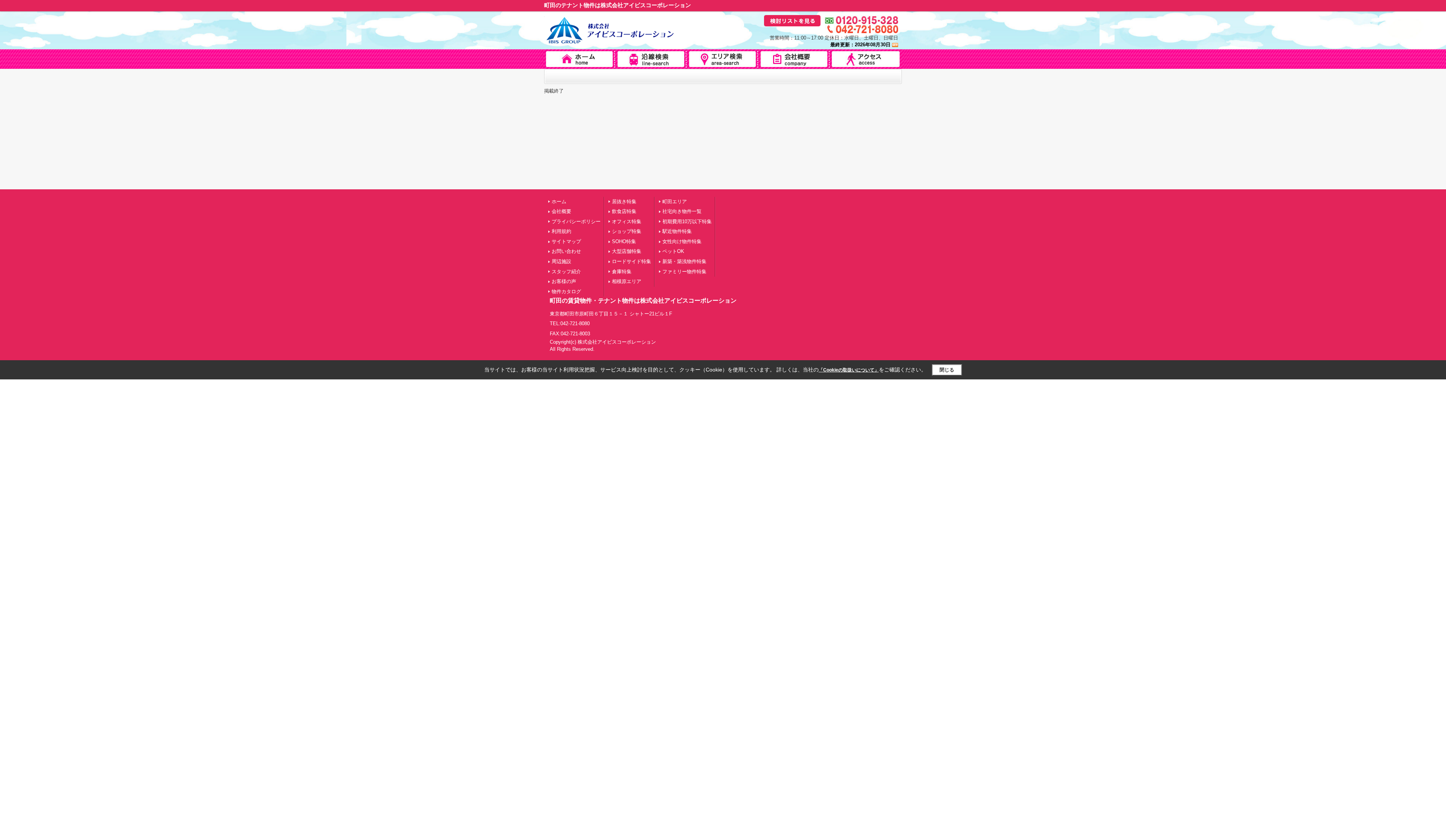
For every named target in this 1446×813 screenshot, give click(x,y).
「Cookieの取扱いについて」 (849, 370)
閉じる (947, 370)
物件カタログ (566, 291)
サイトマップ (566, 241)
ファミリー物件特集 (684, 271)
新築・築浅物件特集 (684, 261)
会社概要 (561, 211)
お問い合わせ (566, 251)
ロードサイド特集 (631, 261)
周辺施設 (561, 261)
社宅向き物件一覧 (682, 211)
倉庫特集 (621, 271)
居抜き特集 (624, 201)
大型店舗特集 (626, 251)
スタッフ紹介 (566, 271)
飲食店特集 (624, 211)
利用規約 (561, 231)
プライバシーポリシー (576, 221)
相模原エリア (626, 281)
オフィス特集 (626, 221)
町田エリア (674, 201)
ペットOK (673, 251)
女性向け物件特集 (682, 241)
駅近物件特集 (677, 231)
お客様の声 (564, 281)
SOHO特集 (624, 241)
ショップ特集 (626, 231)
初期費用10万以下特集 (687, 221)
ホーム (559, 201)
